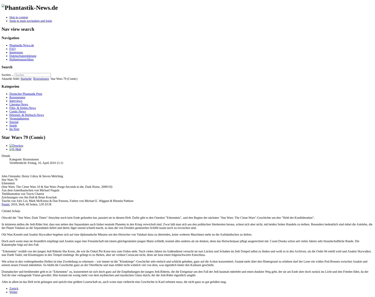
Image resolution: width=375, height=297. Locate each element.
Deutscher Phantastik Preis (25, 93)
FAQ (12, 48)
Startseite (26, 78)
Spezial (13, 122)
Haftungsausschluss (21, 59)
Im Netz (14, 129)
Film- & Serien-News (22, 108)
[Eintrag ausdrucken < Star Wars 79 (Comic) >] (16, 145)
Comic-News (17, 111)
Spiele (13, 125)
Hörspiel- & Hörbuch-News (26, 115)
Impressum (16, 52)
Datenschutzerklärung (22, 56)
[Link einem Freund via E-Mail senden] (15, 149)
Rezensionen (41, 78)
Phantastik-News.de (21, 45)
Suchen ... (8, 74)
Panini (5, 204)
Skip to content (18, 17)
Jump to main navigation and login (30, 20)
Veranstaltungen (19, 118)
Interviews (15, 101)
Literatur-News (18, 104)
